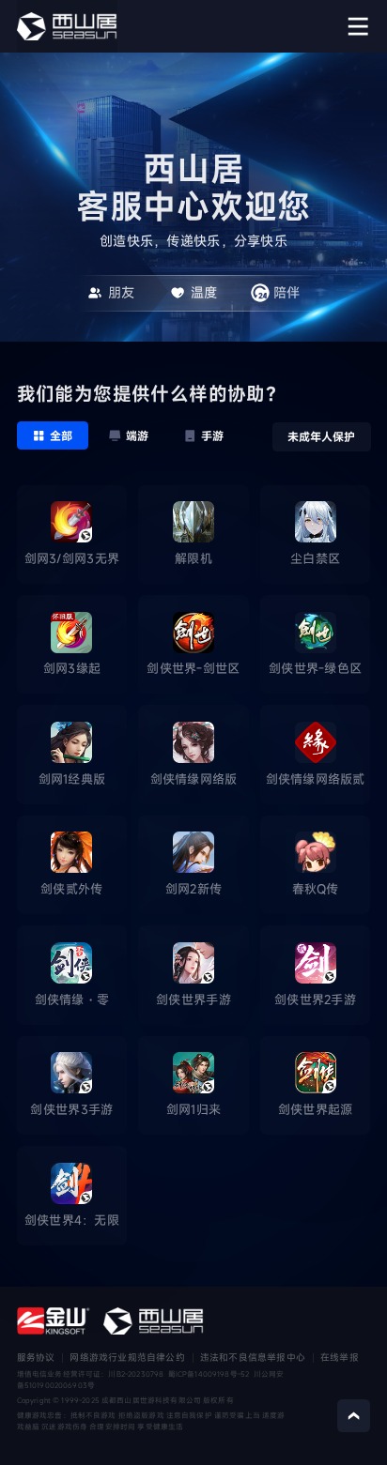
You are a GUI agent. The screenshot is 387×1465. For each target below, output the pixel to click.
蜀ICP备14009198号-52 (209, 1374)
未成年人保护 (321, 436)
